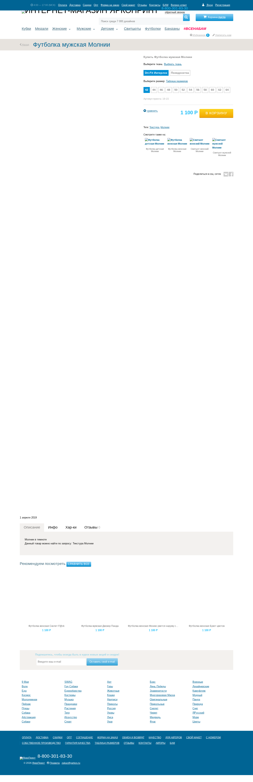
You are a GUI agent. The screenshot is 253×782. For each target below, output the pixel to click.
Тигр (67, 712)
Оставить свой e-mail (102, 661)
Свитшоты (132, 29)
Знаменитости (158, 690)
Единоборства (72, 690)
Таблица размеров (177, 81)
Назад (25, 44)
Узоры (110, 712)
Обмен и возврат (133, 737)
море (196, 717)
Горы (110, 686)
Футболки (153, 29)
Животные (113, 690)
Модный (197, 695)
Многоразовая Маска (162, 695)
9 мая (25, 681)
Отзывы (142, 5)
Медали (41, 29)
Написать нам (223, 35)
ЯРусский (198, 712)
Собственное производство (41, 743)
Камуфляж (199, 690)
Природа (198, 704)
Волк (25, 686)
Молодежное (29, 699)
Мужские (84, 29)
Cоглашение (84, 737)
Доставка (74, 5)
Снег (195, 708)
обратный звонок (175, 12)
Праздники (70, 704)
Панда (196, 699)
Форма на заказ (110, 5)
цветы (196, 721)
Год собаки (71, 686)
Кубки (26, 29)
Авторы (160, 743)
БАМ (165, 5)
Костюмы (70, 695)
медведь (155, 717)
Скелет (154, 708)
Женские (59, 29)
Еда (24, 690)
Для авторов (173, 737)
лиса (110, 717)
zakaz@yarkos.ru (71, 763)
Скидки (87, 5)
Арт (109, 681)
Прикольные (157, 704)
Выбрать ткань (173, 64)
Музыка (69, 699)
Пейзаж (26, 704)
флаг (153, 721)
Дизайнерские (201, 686)
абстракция (29, 717)
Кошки (111, 695)
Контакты (154, 5)
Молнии (164, 127)
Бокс (153, 681)
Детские (107, 29)
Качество (155, 737)
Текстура (154, 127)
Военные (198, 681)
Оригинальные (158, 699)
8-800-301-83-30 (55, 756)
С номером (213, 737)
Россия (111, 708)
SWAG (68, 681)
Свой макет (128, 5)
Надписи (112, 699)
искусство (70, 717)
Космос (26, 695)
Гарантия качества (77, 743)
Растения (70, 708)
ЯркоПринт (38, 763)
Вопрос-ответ (179, 5)
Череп (153, 712)
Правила (55, 763)
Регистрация (222, 5)
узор (109, 721)
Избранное (200, 35)
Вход (209, 5)
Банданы (172, 29)
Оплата (62, 5)
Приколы (112, 704)
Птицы (25, 708)
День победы (158, 686)
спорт (68, 721)
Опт (96, 5)
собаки (26, 721)
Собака (26, 712)
